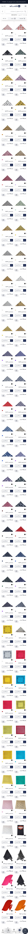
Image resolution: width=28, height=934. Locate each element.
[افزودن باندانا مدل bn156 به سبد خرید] (3, 797)
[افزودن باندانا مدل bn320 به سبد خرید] (3, 220)
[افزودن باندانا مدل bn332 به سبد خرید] (16, 145)
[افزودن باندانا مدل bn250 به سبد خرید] (3, 671)
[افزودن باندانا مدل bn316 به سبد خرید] (16, 270)
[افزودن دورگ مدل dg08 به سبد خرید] (3, 897)
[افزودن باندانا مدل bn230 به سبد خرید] (3, 772)
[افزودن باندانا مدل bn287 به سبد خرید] (16, 420)
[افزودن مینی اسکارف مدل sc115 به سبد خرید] (3, 872)
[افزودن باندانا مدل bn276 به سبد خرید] (16, 496)
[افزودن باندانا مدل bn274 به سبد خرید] (3, 496)
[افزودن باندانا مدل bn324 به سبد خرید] (3, 170)
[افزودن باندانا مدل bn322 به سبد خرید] (3, 195)
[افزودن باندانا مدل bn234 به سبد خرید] (3, 747)
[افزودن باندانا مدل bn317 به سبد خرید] (3, 245)
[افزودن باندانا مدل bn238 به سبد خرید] (3, 722)
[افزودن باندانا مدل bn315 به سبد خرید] (3, 270)
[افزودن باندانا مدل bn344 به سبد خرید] (16, 44)
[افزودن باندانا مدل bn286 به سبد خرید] (3, 420)
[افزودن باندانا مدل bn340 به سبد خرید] (3, 69)
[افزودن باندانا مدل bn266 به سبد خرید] (16, 596)
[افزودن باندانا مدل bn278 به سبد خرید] (3, 471)
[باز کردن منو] (25, 6)
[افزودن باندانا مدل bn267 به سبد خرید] (3, 571)
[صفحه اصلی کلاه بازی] (15, 6)
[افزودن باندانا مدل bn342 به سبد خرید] (16, 69)
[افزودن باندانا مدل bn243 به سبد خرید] (3, 696)
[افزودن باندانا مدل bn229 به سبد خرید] (16, 797)
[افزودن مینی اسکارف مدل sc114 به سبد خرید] (16, 897)
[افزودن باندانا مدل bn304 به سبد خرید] (3, 320)
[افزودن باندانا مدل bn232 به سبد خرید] (16, 772)
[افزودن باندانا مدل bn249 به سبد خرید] (16, 696)
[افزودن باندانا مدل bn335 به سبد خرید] (16, 119)
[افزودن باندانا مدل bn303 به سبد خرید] (16, 345)
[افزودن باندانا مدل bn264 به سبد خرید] (16, 621)
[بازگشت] (2, 11)
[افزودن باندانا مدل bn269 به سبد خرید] (3, 546)
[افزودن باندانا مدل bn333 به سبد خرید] (3, 119)
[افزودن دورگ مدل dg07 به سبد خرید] (16, 922)
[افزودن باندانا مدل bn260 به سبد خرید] (3, 646)
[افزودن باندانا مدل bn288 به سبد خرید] (3, 395)
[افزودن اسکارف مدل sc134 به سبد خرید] (16, 847)
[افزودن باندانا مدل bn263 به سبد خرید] (3, 621)
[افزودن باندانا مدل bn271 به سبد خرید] (3, 521)
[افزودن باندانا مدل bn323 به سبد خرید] (16, 195)
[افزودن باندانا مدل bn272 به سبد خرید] (16, 521)
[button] (14, 931)
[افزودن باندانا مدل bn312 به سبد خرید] (3, 295)
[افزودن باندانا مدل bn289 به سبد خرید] (16, 395)
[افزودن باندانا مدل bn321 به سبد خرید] (16, 220)
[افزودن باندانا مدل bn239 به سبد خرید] (16, 722)
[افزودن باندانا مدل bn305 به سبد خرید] (16, 320)
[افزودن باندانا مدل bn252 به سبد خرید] (16, 671)
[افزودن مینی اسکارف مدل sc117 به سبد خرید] (16, 872)
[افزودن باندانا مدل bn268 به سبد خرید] (16, 571)
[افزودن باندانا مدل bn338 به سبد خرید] (16, 94)
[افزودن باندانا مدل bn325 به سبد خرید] (16, 170)
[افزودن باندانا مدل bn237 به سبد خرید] (16, 747)
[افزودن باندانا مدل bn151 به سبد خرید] (16, 822)
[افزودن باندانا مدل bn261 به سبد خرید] (16, 646)
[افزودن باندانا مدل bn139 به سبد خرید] (3, 822)
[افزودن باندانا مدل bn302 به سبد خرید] (3, 345)
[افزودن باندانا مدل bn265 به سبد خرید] (3, 596)
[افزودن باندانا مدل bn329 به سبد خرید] (3, 145)
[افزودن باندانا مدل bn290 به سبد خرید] (3, 370)
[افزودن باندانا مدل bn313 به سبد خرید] (16, 295)
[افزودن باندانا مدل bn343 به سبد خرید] (3, 44)
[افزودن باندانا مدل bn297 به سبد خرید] (16, 370)
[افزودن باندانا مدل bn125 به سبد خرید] (3, 847)
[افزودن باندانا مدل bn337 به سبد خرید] (3, 94)
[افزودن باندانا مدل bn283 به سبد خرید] (3, 446)
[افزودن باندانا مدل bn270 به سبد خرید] (16, 546)
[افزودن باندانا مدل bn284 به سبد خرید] (16, 446)
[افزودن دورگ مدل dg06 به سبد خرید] (3, 922)
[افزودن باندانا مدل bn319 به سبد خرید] (16, 245)
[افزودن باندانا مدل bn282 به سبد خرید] (16, 471)
